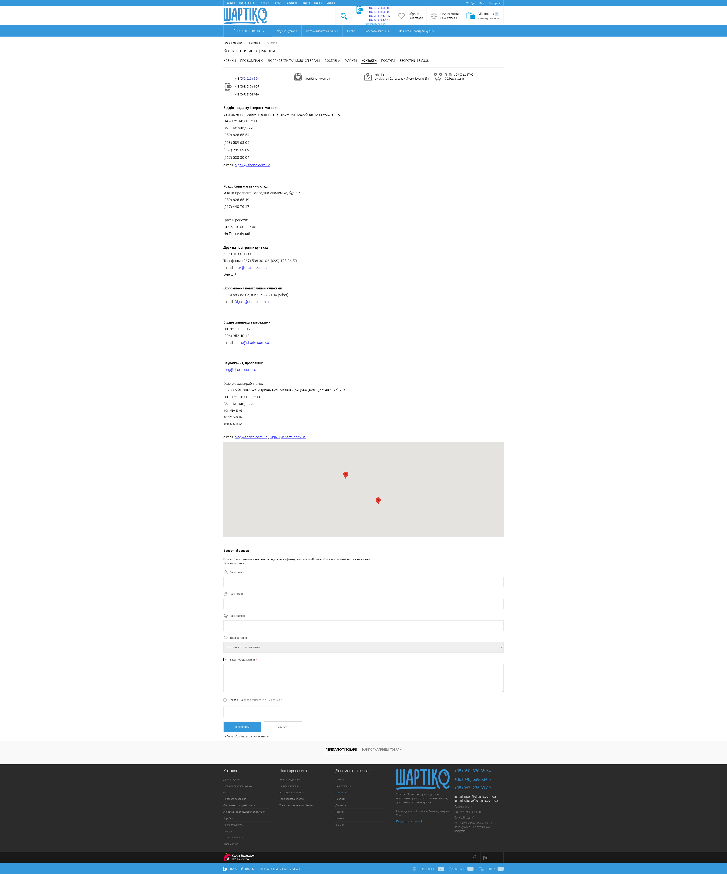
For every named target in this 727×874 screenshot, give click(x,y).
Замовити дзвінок (376, 24)
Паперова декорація (377, 31)
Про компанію (246, 3)
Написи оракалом (233, 824)
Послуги (278, 3)
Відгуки (331, 3)
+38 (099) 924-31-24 (296, 868)
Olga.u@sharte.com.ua (253, 302)
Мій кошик (487, 14)
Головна (230, 3)
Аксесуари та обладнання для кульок (244, 811)
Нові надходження (289, 779)
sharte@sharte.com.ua (481, 800)
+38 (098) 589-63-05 (247, 86)
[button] (378, 500)
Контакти (369, 61)
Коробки (228, 818)
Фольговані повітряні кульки (416, 31)
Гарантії (305, 3)
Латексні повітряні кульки (322, 31)
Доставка (292, 3)
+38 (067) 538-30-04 (271, 868)
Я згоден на (255, 699)
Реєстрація (495, 3)
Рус (473, 3)
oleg (226, 370)
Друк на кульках (287, 31)
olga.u (239, 165)
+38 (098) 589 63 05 (378, 15)
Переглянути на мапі (409, 821)
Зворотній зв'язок (414, 61)
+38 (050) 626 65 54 (378, 19)
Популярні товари (289, 786)
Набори (227, 831)
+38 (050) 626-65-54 (472, 771)
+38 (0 (238, 78)
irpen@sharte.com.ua (317, 78)
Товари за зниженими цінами (296, 805)
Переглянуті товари (341, 749)
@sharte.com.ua (257, 165)
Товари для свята (233, 837)
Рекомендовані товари (292, 798)
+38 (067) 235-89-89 (378, 7)
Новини (318, 3)
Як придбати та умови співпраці (294, 61)
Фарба (351, 31)
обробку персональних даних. (261, 699)
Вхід (481, 3)
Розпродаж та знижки (291, 792)
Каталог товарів (248, 31)
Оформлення (230, 844)
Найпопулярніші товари (382, 749)
